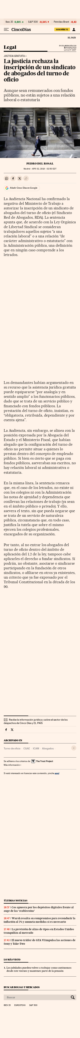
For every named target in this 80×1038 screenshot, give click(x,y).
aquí (57, 773)
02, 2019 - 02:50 (44, 169)
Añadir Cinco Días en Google (23, 188)
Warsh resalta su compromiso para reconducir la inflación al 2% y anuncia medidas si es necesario (39, 920)
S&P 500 (33, 22)
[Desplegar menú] (6, 29)
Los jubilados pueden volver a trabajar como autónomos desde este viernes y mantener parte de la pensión (39, 969)
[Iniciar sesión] (73, 29)
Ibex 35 (9, 22)
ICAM (36, 748)
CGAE (26, 748)
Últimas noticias (15, 900)
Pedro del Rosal (40, 163)
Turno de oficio (12, 748)
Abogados (48, 748)
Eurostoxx (19, 1005)
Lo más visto (12, 959)
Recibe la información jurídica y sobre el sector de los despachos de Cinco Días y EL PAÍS (36, 721)
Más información (12, 765)
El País (71, 37)
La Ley (65, 48)
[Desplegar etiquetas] (73, 747)
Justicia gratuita (14, 56)
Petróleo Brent (61, 22)
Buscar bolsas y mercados (22, 987)
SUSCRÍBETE (62, 29)
